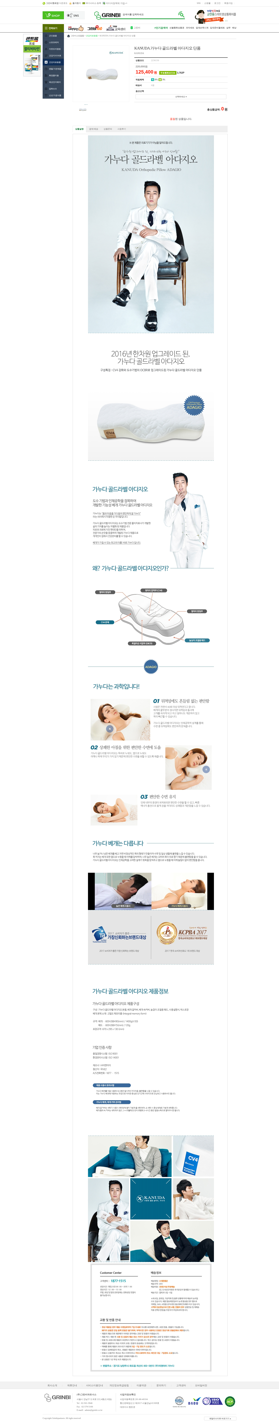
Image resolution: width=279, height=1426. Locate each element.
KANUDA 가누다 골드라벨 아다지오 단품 (117, 36)
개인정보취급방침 (119, 1385)
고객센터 (181, 1385)
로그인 (217, 3)
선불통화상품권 (177, 28)
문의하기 (161, 1385)
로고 (107, 15)
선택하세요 (180, 97)
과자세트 (190, 28)
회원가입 (228, 3)
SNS (199, 3)
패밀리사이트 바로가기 (219, 1418)
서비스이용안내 (94, 1385)
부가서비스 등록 (93, 3)
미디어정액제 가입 (115, 3)
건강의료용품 (92, 36)
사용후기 (122, 129)
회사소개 (52, 1385)
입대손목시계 (140, 28)
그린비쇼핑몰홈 (77, 36)
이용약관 (141, 1385)
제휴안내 (72, 1385)
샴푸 (228, 28)
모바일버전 (201, 1385)
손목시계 (204, 28)
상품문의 (108, 129)
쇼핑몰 (207, 3)
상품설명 (79, 129)
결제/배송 (93, 129)
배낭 (234, 28)
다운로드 (56, 3)
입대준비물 (215, 28)
